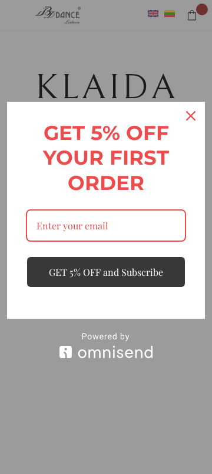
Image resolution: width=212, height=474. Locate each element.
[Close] (191, 116)
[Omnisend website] (106, 345)
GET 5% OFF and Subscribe (106, 272)
